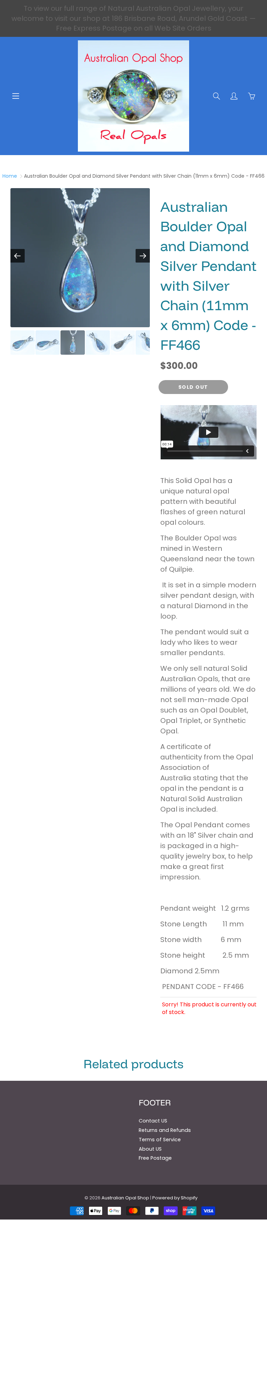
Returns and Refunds (165, 1130)
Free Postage (155, 1157)
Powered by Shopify (174, 1197)
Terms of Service (160, 1139)
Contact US (153, 1120)
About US (150, 1148)
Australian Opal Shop (125, 1197)
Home (9, 175)
